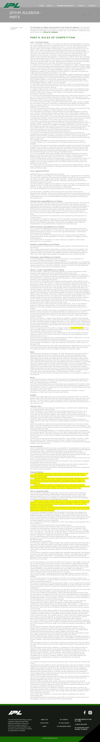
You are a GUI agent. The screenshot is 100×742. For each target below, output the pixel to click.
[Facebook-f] (85, 712)
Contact (92, 6)
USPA (44, 726)
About (49, 6)
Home (41, 6)
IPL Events (64, 719)
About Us (44, 719)
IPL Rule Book (64, 723)
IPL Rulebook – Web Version (16, 28)
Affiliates (44, 723)
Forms (80, 6)
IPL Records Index (64, 726)
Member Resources (65, 6)
